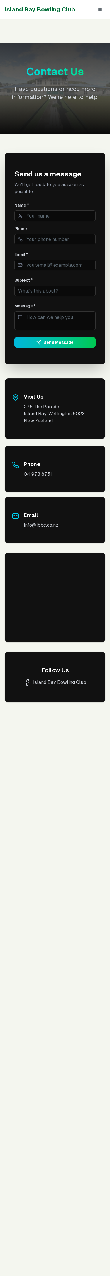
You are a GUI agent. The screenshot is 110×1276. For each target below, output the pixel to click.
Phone (20, 228)
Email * (21, 254)
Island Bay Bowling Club (40, 9)
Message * (25, 306)
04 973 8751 (38, 474)
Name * (21, 205)
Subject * (23, 280)
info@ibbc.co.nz (41, 525)
